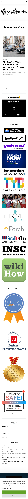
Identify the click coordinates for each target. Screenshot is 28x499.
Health (3, 429)
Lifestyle (6, 59)
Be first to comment (8, 74)
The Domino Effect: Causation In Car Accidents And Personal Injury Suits (13, 65)
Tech (3, 437)
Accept (14, 492)
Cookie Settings (14, 496)
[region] (14, 488)
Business (4, 426)
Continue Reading (8, 77)
